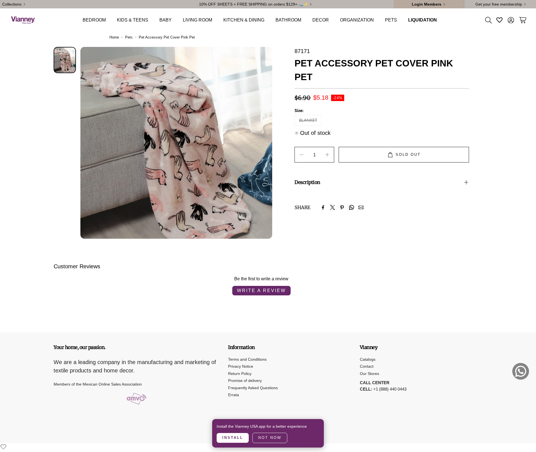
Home (114, 37)
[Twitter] (332, 207)
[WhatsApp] (351, 207)
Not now (269, 438)
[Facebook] (323, 207)
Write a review (261, 290)
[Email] (360, 207)
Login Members (426, 4)
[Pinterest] (341, 207)
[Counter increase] (327, 155)
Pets (129, 37)
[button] (488, 20)
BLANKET (308, 120)
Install (232, 438)
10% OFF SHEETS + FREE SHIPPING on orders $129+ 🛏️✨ (253, 4)
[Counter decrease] (301, 155)
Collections (11, 4)
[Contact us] (520, 371)
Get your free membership (498, 4)
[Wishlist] (3, 446)
